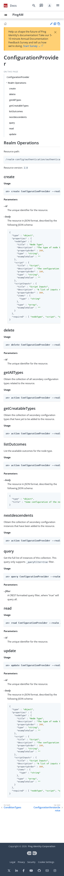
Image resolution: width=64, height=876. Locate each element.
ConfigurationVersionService (47, 809)
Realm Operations (17, 82)
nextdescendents (18, 117)
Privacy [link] (21, 862)
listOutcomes (16, 111)
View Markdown (58, 23)
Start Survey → (32, 46)
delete (12, 94)
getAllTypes (15, 99)
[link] (5, 5)
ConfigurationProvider (18, 77)
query (12, 122)
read (11, 128)
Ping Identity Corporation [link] (41, 846)
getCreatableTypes (19, 105)
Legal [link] (12, 862)
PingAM (17, 15)
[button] (49, 5)
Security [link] (31, 862)
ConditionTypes (12, 807)
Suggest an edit (51, 23)
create (12, 88)
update (12, 134)
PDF (54, 23)
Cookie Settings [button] (46, 862)
